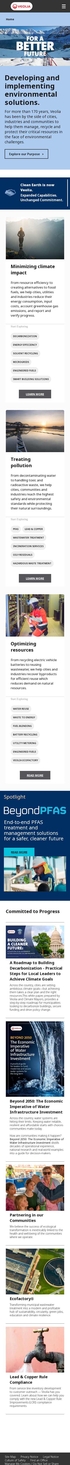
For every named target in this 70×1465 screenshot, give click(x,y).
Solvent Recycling (25, 353)
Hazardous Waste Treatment (32, 563)
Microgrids (21, 362)
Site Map (10, 1457)
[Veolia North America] (22, 6)
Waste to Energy (24, 717)
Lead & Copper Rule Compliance (29, 1379)
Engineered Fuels (24, 370)
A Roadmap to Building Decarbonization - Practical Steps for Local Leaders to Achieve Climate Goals (36, 971)
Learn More (35, 394)
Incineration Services (28, 546)
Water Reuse (21, 708)
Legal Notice (51, 1457)
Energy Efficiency (25, 344)
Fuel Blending (22, 726)
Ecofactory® (22, 1298)
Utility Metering (24, 743)
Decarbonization (25, 336)
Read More (35, 775)
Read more (19, 852)
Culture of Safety (15, 1460)
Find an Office (39, 1460)
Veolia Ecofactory (25, 760)
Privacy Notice (29, 1457)
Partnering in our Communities (27, 1217)
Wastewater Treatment (28, 537)
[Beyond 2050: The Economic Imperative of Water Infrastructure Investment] (35, 1059)
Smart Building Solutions (31, 379)
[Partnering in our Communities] (35, 1187)
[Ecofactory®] (35, 1271)
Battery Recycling (25, 734)
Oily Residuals (22, 554)
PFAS (15, 529)
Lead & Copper (34, 529)
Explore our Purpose (24, 154)
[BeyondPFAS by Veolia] (35, 811)
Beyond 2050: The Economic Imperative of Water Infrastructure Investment (36, 1106)
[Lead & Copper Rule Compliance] (35, 1349)
